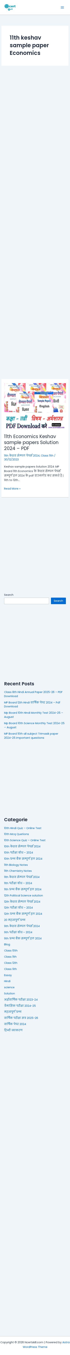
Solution (9, 993)
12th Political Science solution (23, 895)
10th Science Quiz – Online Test (25, 840)
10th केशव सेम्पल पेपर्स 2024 (22, 846)
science (9, 987)
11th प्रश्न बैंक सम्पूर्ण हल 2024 (22, 889)
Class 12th (10, 963)
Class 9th (10, 969)
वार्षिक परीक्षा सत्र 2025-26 (21, 1018)
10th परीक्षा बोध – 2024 (18, 852)
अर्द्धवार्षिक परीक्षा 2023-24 (21, 1000)
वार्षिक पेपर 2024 (15, 1024)
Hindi (7, 981)
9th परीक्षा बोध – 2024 (18, 932)
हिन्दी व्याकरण (13, 1030)
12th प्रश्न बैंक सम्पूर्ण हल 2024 (23, 914)
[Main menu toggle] (62, 7)
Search (8, 595)
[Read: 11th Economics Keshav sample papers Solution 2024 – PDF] (35, 406)
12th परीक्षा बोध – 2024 (18, 907)
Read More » (12, 489)
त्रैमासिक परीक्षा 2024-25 (20, 1006)
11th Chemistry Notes (18, 871)
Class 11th (47, 455)
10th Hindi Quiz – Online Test (22, 828)
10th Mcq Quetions (16, 834)
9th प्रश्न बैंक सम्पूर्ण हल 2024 (23, 938)
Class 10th (11, 950)
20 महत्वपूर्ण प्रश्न (14, 920)
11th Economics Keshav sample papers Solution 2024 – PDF (31, 442)
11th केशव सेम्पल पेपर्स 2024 (22, 455)
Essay (8, 975)
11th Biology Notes (16, 865)
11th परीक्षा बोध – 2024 (18, 883)
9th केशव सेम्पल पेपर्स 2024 (22, 926)
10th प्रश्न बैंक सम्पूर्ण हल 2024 (23, 859)
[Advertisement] (35, 222)
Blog (7, 944)
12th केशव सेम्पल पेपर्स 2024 (22, 902)
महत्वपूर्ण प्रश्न (12, 1012)
